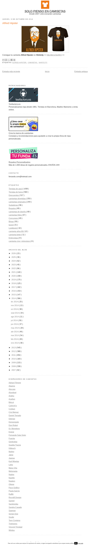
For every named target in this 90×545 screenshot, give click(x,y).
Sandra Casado (15, 507)
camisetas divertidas (17, 199)
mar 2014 (15, 335)
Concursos (13, 218)
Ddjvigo (12, 419)
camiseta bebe (15, 235)
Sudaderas (13, 205)
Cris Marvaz (14, 412)
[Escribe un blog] (6, 60)
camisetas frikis (15, 215)
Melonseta (13, 471)
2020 (13, 276)
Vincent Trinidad (15, 527)
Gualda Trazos (15, 445)
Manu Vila (13, 468)
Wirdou (12, 530)
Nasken (12, 481)
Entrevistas (13, 238)
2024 (13, 261)
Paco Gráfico (14, 488)
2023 (13, 265)
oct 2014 (15, 309)
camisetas (33, 62)
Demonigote (14, 422)
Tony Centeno (14, 520)
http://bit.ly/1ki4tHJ (54, 55)
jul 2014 (14, 320)
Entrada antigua (81, 72)
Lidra (11, 465)
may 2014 (15, 328)
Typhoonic (13, 524)
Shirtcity (43, 62)
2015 (13, 295)
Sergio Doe (13, 514)
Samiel (12, 501)
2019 (13, 280)
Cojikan (12, 409)
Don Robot (13, 425)
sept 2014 (15, 313)
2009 (13, 363)
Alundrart (12, 393)
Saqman (12, 511)
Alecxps (12, 389)
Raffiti (11, 494)
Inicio (47, 72)
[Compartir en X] (9, 60)
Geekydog (13, 442)
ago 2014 (15, 317)
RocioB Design (15, 497)
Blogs (11, 222)
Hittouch (12, 448)
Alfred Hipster (19, 62)
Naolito (12, 478)
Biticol (11, 402)
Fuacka (12, 438)
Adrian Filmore (15, 383)
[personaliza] (23, 159)
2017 (13, 287)
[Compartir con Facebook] (11, 60)
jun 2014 (15, 324)
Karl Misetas (14, 461)
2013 (13, 348)
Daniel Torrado (15, 416)
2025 (13, 257)
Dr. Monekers (14, 429)
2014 (13, 298)
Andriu (11, 396)
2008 (13, 366)
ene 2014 (15, 343)
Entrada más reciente (11, 72)
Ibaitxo (11, 452)
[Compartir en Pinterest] (14, 60)
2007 (13, 370)
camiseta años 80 (16, 231)
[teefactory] (23, 101)
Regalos (12, 208)
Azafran (12, 399)
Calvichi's (13, 406)
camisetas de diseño (17, 212)
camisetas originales (17, 202)
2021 (13, 272)
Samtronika (13, 504)
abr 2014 (15, 332)
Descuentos (14, 195)
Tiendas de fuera (16, 192)
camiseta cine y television (19, 241)
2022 (13, 268)
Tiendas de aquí (15, 189)
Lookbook (13, 228)
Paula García (14, 491)
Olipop (11, 484)
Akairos (12, 386)
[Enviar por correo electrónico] (3, 60)
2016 (13, 291)
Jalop (11, 455)
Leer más (80, 543)
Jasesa (12, 458)
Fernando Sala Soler (17, 435)
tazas (11, 225)
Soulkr (11, 517)
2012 (13, 351)
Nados (11, 475)
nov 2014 (15, 305)
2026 (13, 253)
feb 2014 (15, 339)
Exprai (11, 432)
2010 (13, 359)
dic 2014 (15, 302)
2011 (13, 355)
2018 (13, 283)
